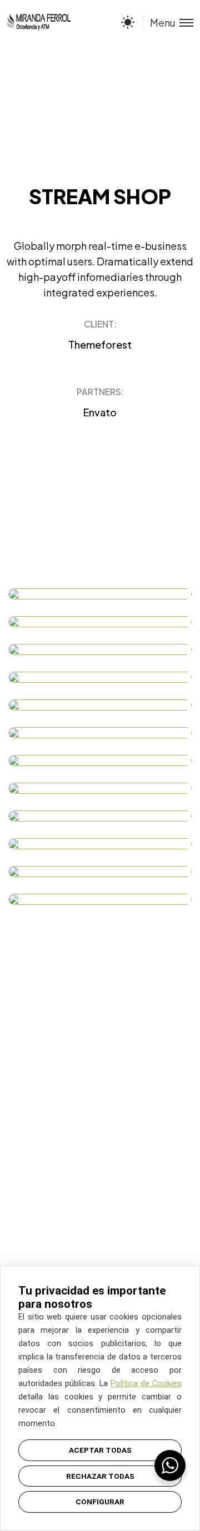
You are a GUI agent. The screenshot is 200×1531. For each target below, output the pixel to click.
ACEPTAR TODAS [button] (100, 1450)
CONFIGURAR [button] (100, 1501)
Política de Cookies (146, 1383)
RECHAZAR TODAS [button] (100, 1476)
